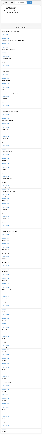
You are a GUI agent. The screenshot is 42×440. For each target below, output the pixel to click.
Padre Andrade (21, 24)
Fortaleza (15, 24)
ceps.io (8, 2)
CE (12, 24)
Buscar (30, 2)
